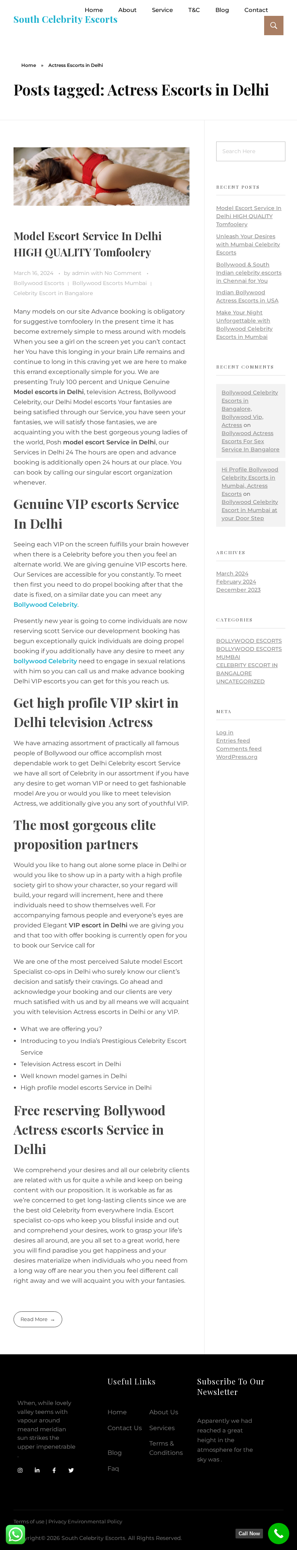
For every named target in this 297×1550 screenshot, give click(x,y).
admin (81, 273)
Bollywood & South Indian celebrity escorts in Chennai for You (249, 272)
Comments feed (239, 748)
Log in (225, 732)
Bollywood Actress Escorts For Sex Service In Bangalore (251, 441)
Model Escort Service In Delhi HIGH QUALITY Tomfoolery (249, 216)
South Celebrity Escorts (66, 19)
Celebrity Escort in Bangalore (53, 293)
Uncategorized (240, 681)
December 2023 (238, 589)
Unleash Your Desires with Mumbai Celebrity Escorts (248, 244)
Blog (115, 1452)
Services (162, 1428)
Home (28, 65)
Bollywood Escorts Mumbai (109, 283)
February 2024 (236, 581)
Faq (113, 1468)
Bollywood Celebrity (45, 604)
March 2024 (232, 573)
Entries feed (233, 740)
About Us (163, 1412)
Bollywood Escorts (39, 283)
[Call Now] (278, 1533)
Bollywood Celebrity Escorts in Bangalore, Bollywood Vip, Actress (250, 408)
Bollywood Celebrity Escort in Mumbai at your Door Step (250, 510)
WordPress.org (237, 756)
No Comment (123, 273)
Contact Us (125, 1428)
